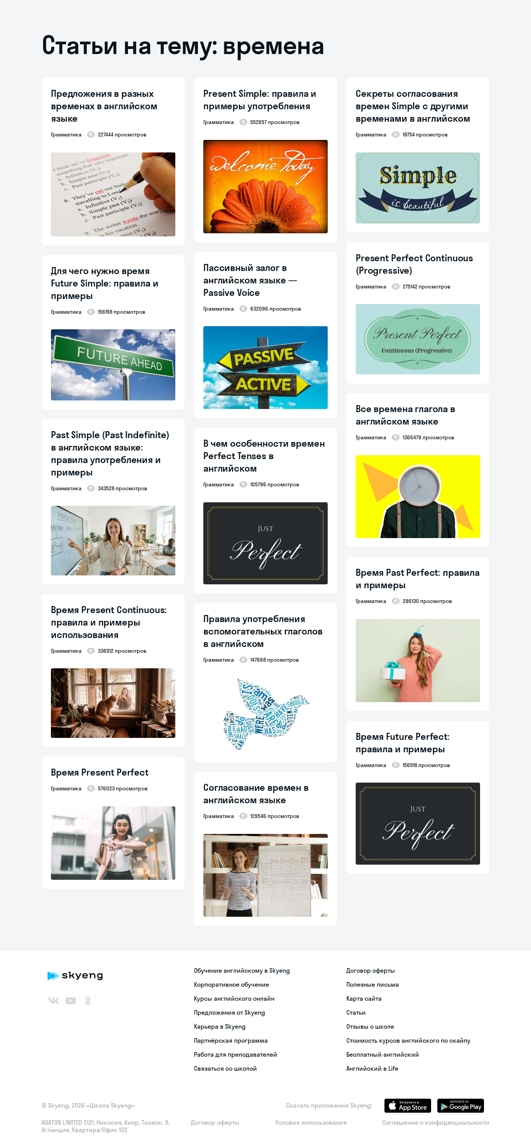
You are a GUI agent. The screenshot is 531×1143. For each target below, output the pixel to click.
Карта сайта (364, 998)
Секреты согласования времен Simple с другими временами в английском (413, 105)
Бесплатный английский (382, 1054)
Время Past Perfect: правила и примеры (418, 578)
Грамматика (66, 134)
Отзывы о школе (370, 1026)
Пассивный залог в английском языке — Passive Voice (250, 280)
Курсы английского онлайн (234, 998)
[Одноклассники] (88, 1000)
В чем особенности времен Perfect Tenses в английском (264, 455)
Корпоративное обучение (231, 984)
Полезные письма (372, 984)
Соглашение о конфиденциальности (435, 1122)
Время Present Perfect (99, 772)
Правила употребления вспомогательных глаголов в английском (262, 631)
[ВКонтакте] (53, 1000)
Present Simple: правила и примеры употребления (259, 99)
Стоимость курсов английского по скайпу (408, 1040)
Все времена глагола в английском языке (405, 415)
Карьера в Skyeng (220, 1026)
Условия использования (311, 1122)
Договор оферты (370, 970)
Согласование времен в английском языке (256, 793)
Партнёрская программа (231, 1040)
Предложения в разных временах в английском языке (104, 105)
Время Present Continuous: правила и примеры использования (109, 622)
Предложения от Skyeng (229, 1012)
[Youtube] (71, 1000)
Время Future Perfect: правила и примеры (403, 743)
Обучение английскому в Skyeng (242, 970)
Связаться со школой (225, 1068)
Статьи (356, 1012)
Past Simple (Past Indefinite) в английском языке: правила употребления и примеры (110, 453)
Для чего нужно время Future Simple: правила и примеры (104, 283)
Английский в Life (372, 1068)
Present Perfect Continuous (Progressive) (414, 264)
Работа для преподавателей (235, 1054)
